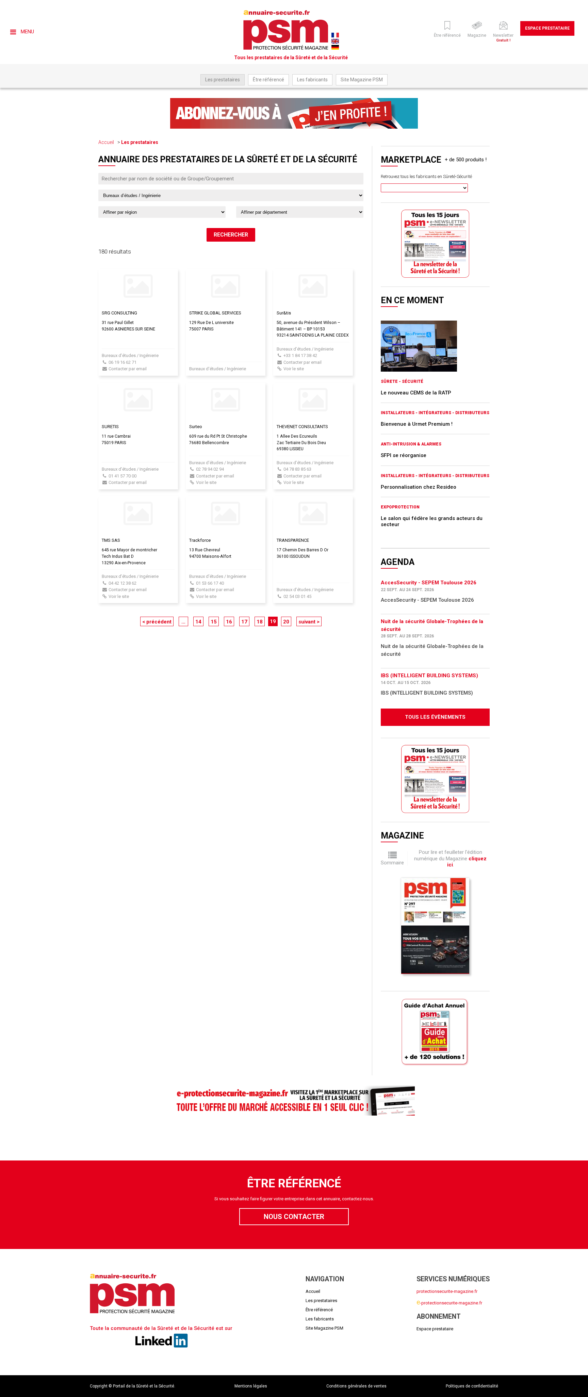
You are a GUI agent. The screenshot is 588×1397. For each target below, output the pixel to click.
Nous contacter (294, 1217)
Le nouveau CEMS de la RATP (416, 393)
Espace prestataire (547, 28)
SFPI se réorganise (403, 455)
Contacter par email (128, 368)
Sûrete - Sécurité (402, 381)
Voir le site (293, 368)
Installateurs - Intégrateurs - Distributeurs (435, 412)
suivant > (309, 622)
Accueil (106, 142)
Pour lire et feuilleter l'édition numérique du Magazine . (450, 858)
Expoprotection (400, 507)
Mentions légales (250, 1386)
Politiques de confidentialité (472, 1386)
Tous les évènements (435, 717)
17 (244, 622)
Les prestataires (222, 79)
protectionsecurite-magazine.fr (446, 1291)
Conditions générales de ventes (356, 1386)
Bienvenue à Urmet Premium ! (417, 424)
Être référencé (268, 79)
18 (260, 622)
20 (286, 622)
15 (214, 622)
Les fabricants (312, 79)
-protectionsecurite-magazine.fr (449, 1302)
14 (198, 622)
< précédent (157, 622)
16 (229, 622)
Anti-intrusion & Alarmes (411, 444)
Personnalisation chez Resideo (418, 487)
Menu (26, 32)
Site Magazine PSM (362, 79)
